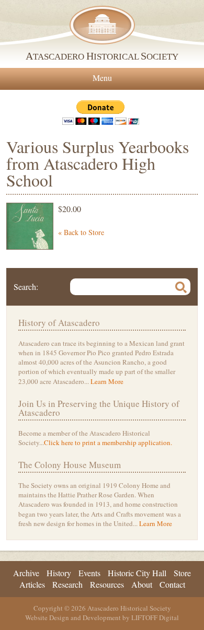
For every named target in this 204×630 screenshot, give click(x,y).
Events (89, 572)
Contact (172, 584)
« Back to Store (81, 232)
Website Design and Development (73, 617)
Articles (32, 584)
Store (182, 572)
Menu (102, 77)
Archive (26, 572)
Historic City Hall (137, 572)
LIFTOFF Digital (155, 617)
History (59, 572)
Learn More (106, 381)
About (141, 584)
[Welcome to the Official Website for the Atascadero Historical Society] (102, 24)
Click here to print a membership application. (108, 442)
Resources (107, 584)
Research (67, 584)
